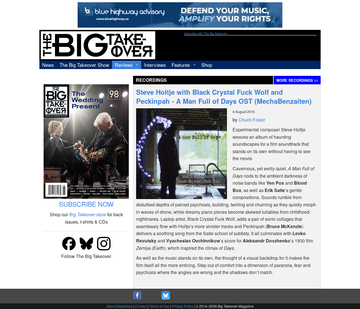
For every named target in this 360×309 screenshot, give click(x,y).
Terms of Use (159, 306)
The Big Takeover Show (84, 64)
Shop (206, 64)
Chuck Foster (251, 119)
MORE (297, 80)
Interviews (155, 64)
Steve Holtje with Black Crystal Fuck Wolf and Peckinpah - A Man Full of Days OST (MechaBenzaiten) (224, 96)
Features (181, 64)
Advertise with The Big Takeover (205, 33)
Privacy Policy (182, 306)
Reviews (124, 64)
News (48, 64)
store (87, 214)
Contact (141, 306)
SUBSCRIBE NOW (86, 204)
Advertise (125, 306)
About (111, 306)
